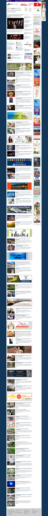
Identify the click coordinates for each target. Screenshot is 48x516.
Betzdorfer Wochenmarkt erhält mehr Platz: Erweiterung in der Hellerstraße (24, 475)
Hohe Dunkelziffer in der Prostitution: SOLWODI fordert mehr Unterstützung (23, 339)
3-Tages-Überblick (36, 22)
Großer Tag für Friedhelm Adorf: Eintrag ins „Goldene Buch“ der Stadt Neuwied (23, 356)
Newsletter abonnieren (26, 50)
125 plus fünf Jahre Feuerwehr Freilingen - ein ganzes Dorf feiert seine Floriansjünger (24, 106)
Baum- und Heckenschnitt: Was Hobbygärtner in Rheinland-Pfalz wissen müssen (22, 449)
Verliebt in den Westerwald (19, 512)
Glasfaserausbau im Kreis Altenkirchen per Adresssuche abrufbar (28, 33)
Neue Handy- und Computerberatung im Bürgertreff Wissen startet (23, 129)
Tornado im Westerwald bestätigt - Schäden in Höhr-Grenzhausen (23, 436)
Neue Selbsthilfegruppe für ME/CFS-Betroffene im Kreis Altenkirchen (23, 423)
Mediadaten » (25, 513)
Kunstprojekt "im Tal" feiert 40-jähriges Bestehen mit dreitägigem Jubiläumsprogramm (16, 55)
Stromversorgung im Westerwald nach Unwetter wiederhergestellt (22, 85)
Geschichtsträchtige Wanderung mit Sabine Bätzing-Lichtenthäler (23, 488)
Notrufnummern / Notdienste (27, 49)
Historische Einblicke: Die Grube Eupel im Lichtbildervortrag (22, 379)
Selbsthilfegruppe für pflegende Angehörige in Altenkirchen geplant (22, 122)
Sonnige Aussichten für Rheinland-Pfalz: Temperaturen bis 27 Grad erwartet (24, 222)
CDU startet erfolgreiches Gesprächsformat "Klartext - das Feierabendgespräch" (24, 386)
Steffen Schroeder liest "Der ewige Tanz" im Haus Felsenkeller (23, 239)
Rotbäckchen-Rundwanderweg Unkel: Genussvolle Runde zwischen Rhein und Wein (11, 44)
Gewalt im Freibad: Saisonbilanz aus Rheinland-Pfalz (23, 291)
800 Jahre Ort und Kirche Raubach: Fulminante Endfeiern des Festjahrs (24, 174)
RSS (16, 511)
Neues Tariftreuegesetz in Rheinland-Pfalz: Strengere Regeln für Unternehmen (23, 91)
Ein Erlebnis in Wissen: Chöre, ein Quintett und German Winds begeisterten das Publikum (15, 16)
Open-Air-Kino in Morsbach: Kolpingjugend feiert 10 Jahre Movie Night (24, 152)
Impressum (30, 10)
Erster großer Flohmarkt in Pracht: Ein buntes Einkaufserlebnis (27, 21)
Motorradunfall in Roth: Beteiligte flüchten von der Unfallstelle (27, 17)
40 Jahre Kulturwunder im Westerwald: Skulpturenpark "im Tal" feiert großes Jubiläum (24, 72)
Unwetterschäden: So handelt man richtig (21, 441)
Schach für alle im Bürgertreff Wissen (21, 409)
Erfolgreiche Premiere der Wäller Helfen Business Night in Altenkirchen (24, 469)
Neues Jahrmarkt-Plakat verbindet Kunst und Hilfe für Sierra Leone (23, 199)
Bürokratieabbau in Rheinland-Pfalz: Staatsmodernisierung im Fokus (24, 308)
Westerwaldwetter (36, 23)
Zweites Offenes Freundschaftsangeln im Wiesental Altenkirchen (23, 268)
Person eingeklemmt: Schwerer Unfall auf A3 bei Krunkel (24, 215)
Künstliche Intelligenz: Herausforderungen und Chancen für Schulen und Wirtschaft (23, 403)
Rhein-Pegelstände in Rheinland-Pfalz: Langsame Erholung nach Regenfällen (24, 495)
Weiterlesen (17, 77)
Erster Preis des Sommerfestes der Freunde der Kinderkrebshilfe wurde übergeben (22, 315)
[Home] (7, 6)
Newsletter (26, 10)
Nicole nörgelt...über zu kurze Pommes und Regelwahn (23, 331)
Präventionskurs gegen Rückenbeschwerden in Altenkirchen (22, 416)
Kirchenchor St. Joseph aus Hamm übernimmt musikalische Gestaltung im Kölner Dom (16, 58)
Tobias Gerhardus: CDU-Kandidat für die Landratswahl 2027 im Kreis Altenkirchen (23, 455)
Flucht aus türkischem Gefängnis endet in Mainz (22, 481)
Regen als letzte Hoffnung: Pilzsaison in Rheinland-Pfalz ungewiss (24, 285)
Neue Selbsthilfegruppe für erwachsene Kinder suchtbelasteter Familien (22, 245)
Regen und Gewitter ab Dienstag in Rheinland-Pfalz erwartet (23, 79)
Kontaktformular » (34, 512)
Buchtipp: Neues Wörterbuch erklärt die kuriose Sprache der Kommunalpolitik (24, 98)
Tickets (34, 9)
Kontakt (30, 11)
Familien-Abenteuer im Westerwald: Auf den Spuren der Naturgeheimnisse (23, 462)
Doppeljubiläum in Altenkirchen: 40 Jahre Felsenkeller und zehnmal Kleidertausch (24, 363)
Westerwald (9, 11)
